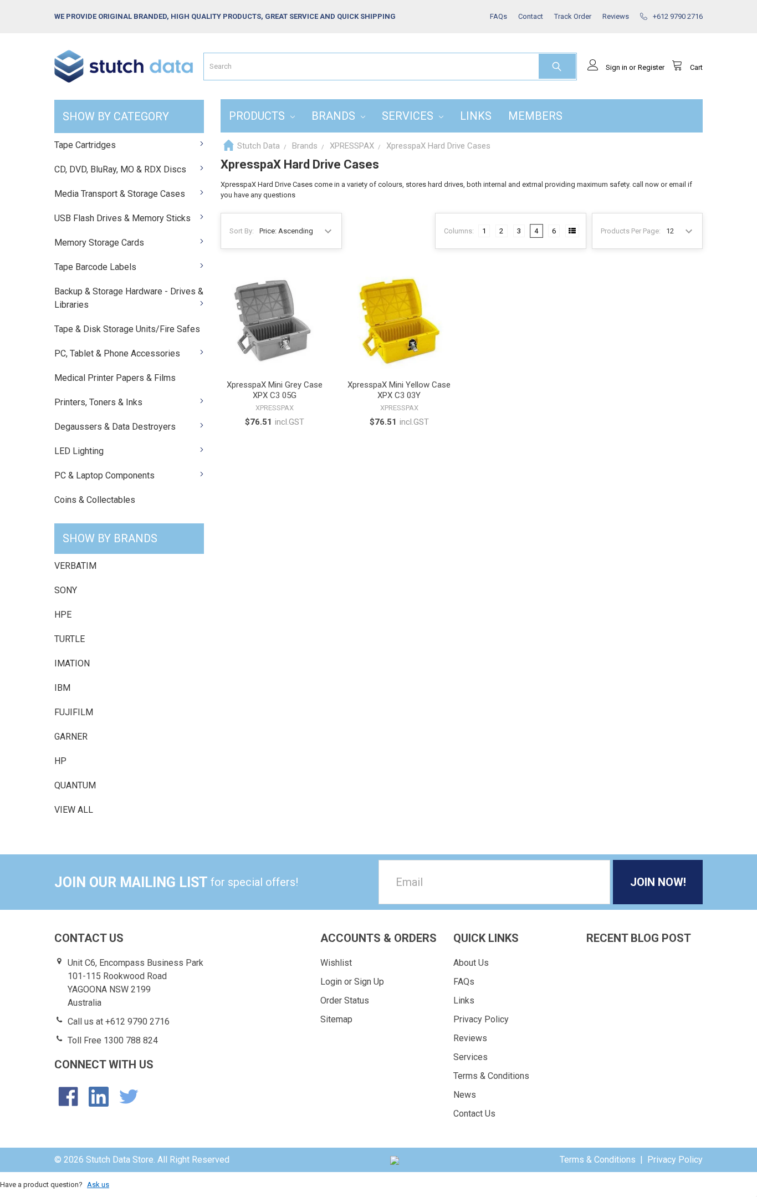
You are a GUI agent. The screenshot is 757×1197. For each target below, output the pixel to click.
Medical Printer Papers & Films (115, 378)
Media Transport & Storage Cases (119, 194)
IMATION (72, 663)
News (464, 1094)
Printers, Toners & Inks (98, 402)
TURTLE (69, 639)
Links (476, 116)
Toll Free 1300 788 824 (113, 1040)
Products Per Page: (631, 231)
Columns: (459, 231)
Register (651, 67)
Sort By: (241, 231)
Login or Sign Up (352, 981)
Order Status (344, 1000)
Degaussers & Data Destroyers (115, 426)
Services (409, 116)
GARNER (71, 736)
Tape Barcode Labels (95, 267)
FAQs (463, 981)
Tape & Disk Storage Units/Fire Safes (127, 329)
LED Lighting (79, 451)
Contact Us (474, 1113)
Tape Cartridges (85, 145)
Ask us (98, 1184)
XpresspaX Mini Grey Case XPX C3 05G (275, 390)
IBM (62, 687)
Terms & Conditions (491, 1076)
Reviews (470, 1038)
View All (73, 809)
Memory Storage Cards (99, 242)
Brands (334, 116)
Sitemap (336, 1019)
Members (535, 116)
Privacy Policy (481, 1019)
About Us (471, 962)
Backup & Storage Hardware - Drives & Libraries (128, 298)
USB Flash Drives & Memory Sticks (122, 218)
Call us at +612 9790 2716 (119, 1021)
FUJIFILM (73, 712)
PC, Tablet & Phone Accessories (117, 353)
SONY (65, 590)
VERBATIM (75, 566)
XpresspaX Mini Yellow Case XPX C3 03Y (399, 390)
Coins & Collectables (94, 500)
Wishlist (336, 962)
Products (258, 116)
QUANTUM (75, 785)
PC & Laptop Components (104, 475)
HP (60, 761)
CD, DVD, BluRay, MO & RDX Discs (120, 169)
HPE (62, 614)
